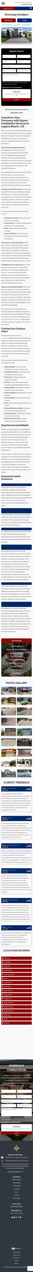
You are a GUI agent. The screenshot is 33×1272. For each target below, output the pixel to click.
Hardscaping (16, 646)
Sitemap (16, 1263)
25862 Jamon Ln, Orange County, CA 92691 (17, 1157)
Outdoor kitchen (16, 656)
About (16, 1192)
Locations (17, 1189)
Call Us (24, 20)
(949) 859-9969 (26, 4)
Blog (16, 1260)
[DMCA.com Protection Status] (16, 1249)
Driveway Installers (16, 666)
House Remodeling (16, 653)
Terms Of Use (16, 1255)
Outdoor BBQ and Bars (16, 660)
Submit (16, 99)
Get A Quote (8, 20)
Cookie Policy (16, 1257)
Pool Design (16, 673)
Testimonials (16, 1198)
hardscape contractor (13, 319)
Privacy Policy (16, 1252)
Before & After (16, 1179)
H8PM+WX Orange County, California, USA (17, 1160)
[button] (12, 485)
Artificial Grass (16, 670)
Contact (16, 1195)
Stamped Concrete (16, 663)
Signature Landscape (7, 24)
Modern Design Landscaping (16, 649)
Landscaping (16, 1186)
